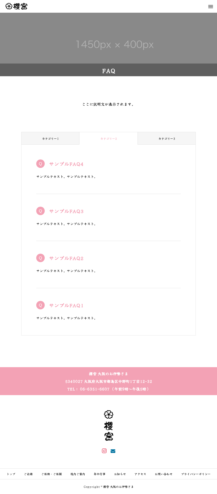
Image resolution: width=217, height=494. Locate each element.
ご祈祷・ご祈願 (51, 474)
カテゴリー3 (166, 138)
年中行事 (100, 474)
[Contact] (112, 451)
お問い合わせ (163, 474)
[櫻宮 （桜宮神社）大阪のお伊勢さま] (16, 6)
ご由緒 (28, 474)
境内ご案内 (77, 474)
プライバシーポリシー (196, 474)
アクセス (140, 474)
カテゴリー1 (50, 138)
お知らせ (120, 474)
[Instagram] (104, 451)
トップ (10, 474)
